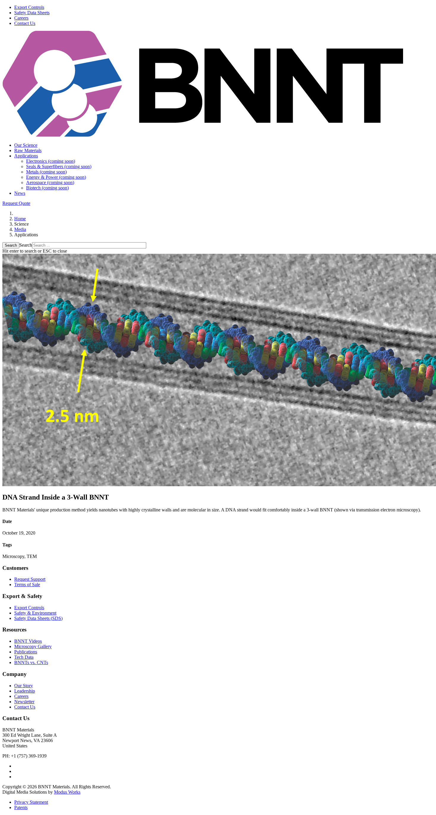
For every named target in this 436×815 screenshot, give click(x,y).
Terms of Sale (27, 584)
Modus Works (67, 792)
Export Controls (29, 7)
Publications (25, 651)
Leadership (24, 690)
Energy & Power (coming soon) (56, 177)
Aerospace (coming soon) (50, 182)
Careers (21, 17)
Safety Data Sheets (32, 12)
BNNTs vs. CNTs (31, 662)
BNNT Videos (28, 641)
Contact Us (24, 23)
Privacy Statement (31, 802)
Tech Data (24, 657)
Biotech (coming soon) (47, 187)
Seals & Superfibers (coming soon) (58, 166)
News (19, 193)
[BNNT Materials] (202, 135)
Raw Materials (28, 150)
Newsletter (24, 701)
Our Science (25, 145)
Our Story (23, 685)
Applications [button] (26, 155)
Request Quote (16, 203)
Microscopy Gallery (33, 646)
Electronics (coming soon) (50, 161)
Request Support (29, 579)
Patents (21, 807)
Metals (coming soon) (46, 171)
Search (11, 245)
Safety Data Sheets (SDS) (38, 618)
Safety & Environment (35, 612)
